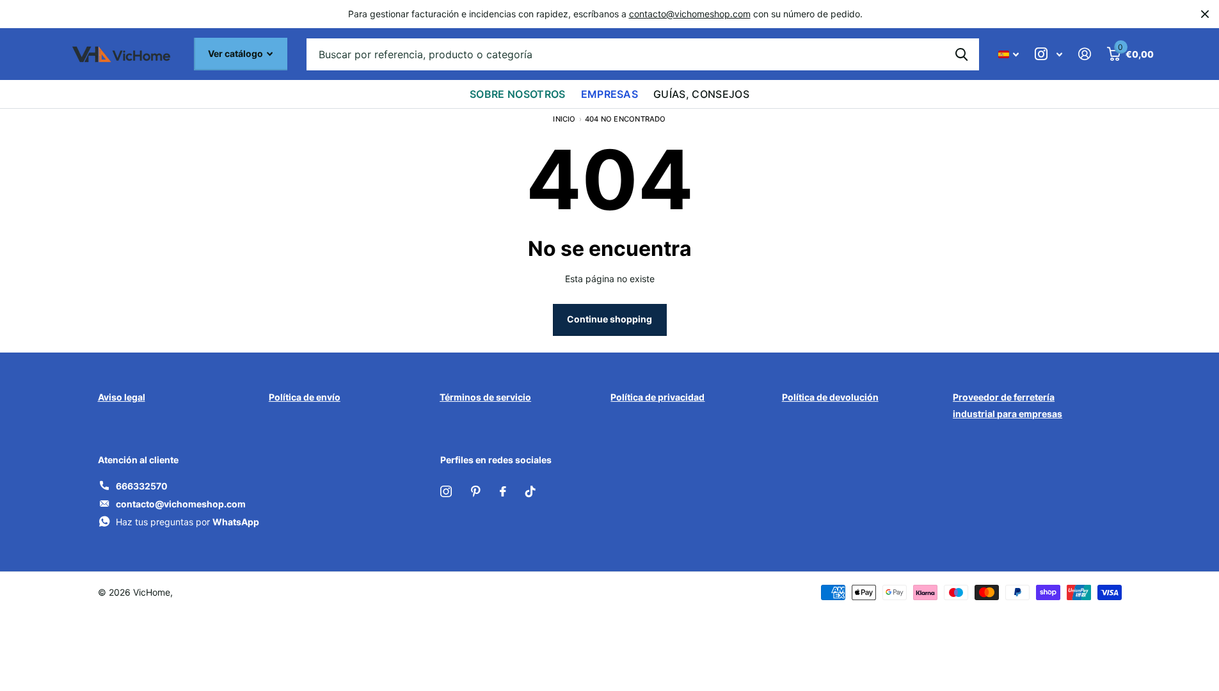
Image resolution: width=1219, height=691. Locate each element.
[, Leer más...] (1049, 54)
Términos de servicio (485, 397)
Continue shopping (609, 319)
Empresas (610, 94)
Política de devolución (830, 397)
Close (1205, 14)
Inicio (564, 119)
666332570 (142, 486)
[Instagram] (446, 491)
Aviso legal (121, 397)
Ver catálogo (236, 53)
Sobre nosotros (517, 94)
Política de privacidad (657, 397)
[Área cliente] (1085, 54)
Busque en (961, 54)
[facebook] (503, 491)
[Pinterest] (476, 491)
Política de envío (304, 397)
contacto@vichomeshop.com (690, 13)
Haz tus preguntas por (187, 521)
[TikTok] (530, 491)
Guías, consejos (701, 94)
